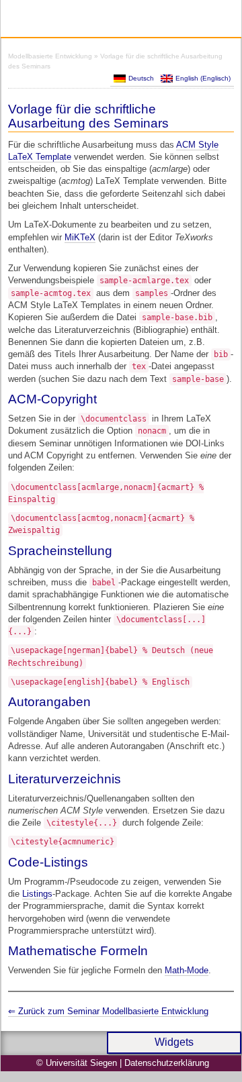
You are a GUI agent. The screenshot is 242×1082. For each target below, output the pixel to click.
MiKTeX (80, 237)
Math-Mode (186, 970)
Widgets (174, 1042)
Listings (37, 894)
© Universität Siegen (76, 1063)
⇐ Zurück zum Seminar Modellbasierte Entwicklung (108, 1011)
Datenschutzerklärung (166, 1063)
